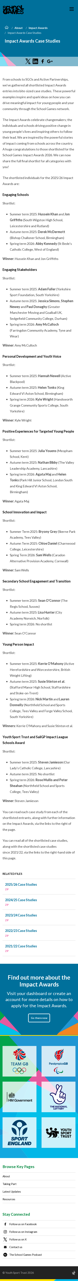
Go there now (39, 1017)
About (19, 27)
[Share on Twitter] (28, 61)
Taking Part (10, 1183)
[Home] (7, 27)
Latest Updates (12, 1191)
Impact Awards (38, 27)
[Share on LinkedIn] (35, 61)
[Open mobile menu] (71, 9)
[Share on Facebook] (42, 61)
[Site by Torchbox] (66, 1272)
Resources (9, 1199)
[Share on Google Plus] (50, 61)
